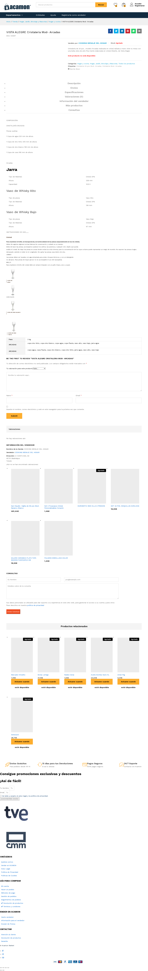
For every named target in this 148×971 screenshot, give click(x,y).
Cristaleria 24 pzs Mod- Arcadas (88, 66)
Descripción (74, 83)
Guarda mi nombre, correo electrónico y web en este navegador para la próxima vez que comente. (45, 409)
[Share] (3, 967)
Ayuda (53, 15)
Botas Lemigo (43, 675)
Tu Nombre (4, 788)
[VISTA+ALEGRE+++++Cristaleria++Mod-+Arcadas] (116, 31)
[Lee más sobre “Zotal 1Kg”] (123, 671)
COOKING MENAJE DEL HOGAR (93, 43)
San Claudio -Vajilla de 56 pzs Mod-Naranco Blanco (25, 507)
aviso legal (23, 796)
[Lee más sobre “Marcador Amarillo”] (16, 671)
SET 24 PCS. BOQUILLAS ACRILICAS (125, 506)
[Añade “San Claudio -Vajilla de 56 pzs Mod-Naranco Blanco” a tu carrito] (22, 502)
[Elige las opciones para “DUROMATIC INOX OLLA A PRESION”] (89, 502)
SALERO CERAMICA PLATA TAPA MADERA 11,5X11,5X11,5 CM (23, 559)
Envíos (74, 87)
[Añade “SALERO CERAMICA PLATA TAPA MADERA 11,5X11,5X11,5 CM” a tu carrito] (22, 554)
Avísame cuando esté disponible (22, 683)
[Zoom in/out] (8, 967)
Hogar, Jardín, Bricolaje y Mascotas (103, 64)
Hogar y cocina (83, 64)
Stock (113, 43)
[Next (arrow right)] (3, 970)
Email (79, 395)
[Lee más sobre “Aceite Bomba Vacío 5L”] (96, 671)
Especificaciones (74, 92)
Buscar (101, 5)
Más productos (74, 105)
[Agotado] (92, 486)
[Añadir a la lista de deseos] (27, 671)
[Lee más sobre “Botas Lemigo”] (43, 671)
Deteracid (15, 735)
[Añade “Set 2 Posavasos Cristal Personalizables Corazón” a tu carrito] (55, 502)
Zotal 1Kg (121, 675)
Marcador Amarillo (18, 675)
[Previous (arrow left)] (1, 970)
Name (9, 395)
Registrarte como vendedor (74, 15)
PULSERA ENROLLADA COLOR (56, 558)
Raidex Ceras (69, 675)
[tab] (74, 84)
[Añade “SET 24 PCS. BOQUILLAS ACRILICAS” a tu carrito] (122, 502)
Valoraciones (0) (74, 96)
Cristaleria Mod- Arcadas (112, 66)
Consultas (74, 110)
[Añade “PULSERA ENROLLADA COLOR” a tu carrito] (55, 554)
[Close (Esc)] (1, 967)
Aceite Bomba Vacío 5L (100, 675)
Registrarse (140, 6)
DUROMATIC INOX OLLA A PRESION (91, 506)
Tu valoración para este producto (19, 368)
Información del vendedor (74, 101)
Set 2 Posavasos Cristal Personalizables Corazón (54, 507)
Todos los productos (127, 64)
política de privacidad (35, 605)
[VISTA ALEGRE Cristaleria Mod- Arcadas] (110, 31)
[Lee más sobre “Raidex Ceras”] (69, 671)
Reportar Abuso (74, 69)
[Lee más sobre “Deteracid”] (16, 731)
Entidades (40, 15)
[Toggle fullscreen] (6, 967)
